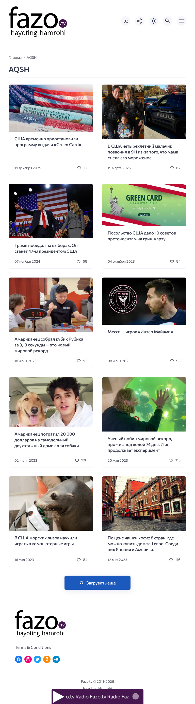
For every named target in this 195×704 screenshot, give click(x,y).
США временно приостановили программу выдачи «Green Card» (47, 141)
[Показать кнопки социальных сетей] (139, 21)
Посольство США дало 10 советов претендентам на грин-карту (142, 235)
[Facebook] (18, 659)
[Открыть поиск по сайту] (167, 21)
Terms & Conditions (33, 647)
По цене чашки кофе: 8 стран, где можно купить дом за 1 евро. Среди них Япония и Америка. (143, 543)
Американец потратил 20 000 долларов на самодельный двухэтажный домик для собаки (46, 439)
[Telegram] (56, 659)
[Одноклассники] (47, 659)
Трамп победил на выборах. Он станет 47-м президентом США (46, 248)
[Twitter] (37, 659)
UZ (125, 21)
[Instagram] (28, 659)
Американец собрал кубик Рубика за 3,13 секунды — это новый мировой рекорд (48, 344)
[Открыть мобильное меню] (181, 21)
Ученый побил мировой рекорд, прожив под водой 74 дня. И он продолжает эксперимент (140, 444)
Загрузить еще (101, 582)
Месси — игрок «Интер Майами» (140, 331)
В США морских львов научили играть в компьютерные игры (45, 540)
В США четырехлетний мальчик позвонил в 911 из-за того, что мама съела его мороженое (143, 151)
